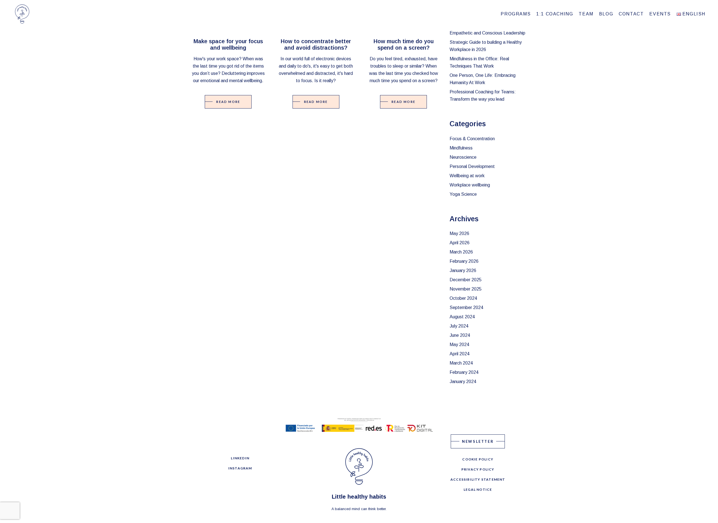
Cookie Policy (477, 459)
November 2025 (466, 289)
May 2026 (459, 233)
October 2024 (463, 298)
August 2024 (462, 316)
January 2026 (463, 270)
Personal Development (472, 166)
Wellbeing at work (467, 175)
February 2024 (464, 372)
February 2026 (464, 261)
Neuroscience (463, 157)
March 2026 (461, 252)
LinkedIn (240, 458)
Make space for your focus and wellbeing (228, 44)
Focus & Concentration (472, 138)
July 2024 (459, 326)
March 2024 (461, 363)
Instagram (240, 468)
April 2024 (460, 353)
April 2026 (460, 242)
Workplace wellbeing (470, 185)
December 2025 (466, 279)
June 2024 (460, 335)
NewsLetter (478, 441)
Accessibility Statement (477, 479)
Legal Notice (478, 489)
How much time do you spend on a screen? (404, 44)
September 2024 (466, 307)
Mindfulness (461, 148)
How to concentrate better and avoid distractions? (316, 44)
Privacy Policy (477, 469)
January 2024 (463, 381)
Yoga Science (463, 194)
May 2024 (459, 344)
